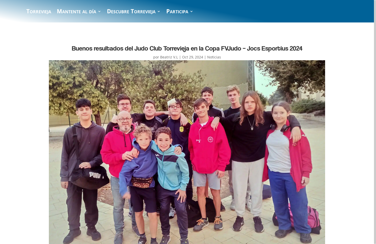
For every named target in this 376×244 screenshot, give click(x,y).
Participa (177, 12)
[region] (188, 122)
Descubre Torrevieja (131, 12)
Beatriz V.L (169, 57)
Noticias (214, 57)
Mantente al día (76, 12)
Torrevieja (38, 12)
